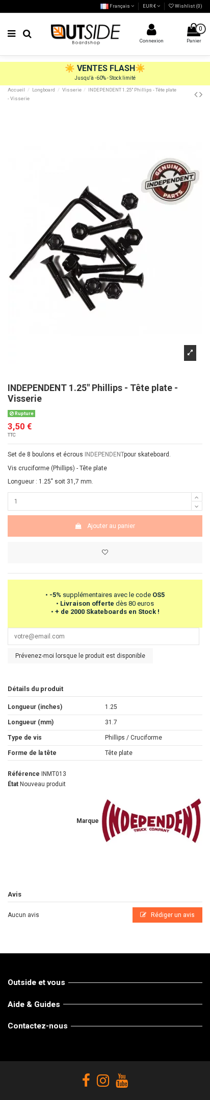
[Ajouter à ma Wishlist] (105, 552)
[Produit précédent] (196, 94)
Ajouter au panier (111, 526)
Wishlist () (188, 6)
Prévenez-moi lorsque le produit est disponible (80, 655)
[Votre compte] (151, 32)
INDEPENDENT (104, 454)
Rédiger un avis (172, 915)
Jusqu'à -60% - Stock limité (105, 78)
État (13, 784)
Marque (87, 820)
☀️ (71, 68)
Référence (24, 773)
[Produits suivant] (200, 94)
